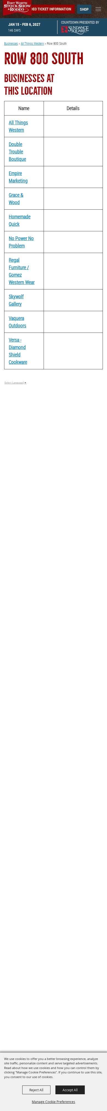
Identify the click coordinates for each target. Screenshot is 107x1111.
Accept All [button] (70, 1090)
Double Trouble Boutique (17, 151)
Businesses (11, 43)
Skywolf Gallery (16, 300)
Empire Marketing (18, 177)
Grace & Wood (16, 199)
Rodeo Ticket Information (48, 9)
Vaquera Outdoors (17, 322)
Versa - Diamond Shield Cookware (18, 350)
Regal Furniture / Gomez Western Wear (22, 271)
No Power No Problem (21, 242)
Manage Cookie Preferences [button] (53, 1101)
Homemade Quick (19, 220)
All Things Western (32, 43)
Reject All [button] (36, 1090)
